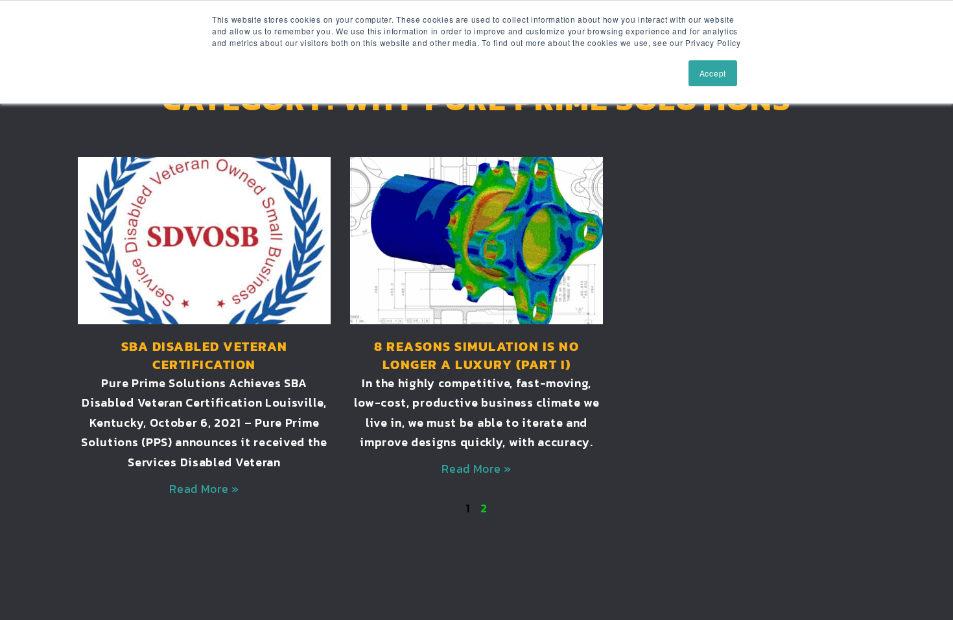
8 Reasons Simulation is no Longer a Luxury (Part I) (476, 355)
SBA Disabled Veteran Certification (204, 355)
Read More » (204, 488)
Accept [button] (713, 72)
